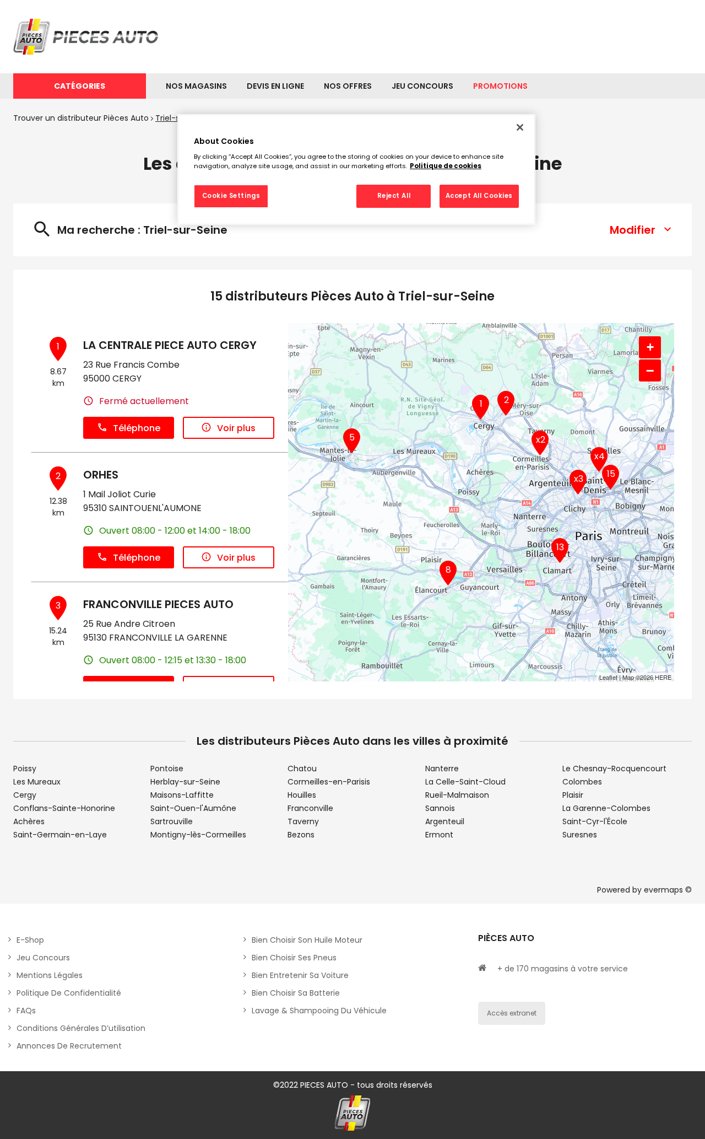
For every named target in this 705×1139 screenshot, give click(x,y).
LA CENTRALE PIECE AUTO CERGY (170, 345)
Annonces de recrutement (69, 1045)
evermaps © (668, 889)
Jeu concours (43, 957)
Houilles (302, 794)
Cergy (24, 794)
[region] (356, 169)
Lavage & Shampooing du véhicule (319, 1010)
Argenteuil (444, 821)
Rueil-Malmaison (457, 794)
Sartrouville (171, 821)
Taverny (303, 821)
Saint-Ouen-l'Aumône (193, 808)
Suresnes (579, 834)
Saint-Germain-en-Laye (60, 834)
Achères (29, 821)
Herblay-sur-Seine (185, 781)
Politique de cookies (445, 166)
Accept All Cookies (479, 195)
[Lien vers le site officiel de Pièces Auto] (87, 37)
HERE (663, 677)
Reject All (394, 195)
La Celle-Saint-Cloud (465, 781)
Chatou (302, 768)
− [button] (650, 370)
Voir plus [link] (236, 428)
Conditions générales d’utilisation (81, 1028)
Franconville (310, 808)
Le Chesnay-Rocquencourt (614, 768)
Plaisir (572, 794)
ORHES (100, 474)
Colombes (582, 781)
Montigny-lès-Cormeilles (198, 834)
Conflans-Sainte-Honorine (64, 808)
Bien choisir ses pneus (294, 957)
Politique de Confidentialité (69, 992)
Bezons (301, 834)
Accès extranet (511, 1013)
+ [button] (650, 347)
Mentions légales (50, 975)
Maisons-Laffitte (182, 794)
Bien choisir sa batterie (296, 992)
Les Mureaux (37, 781)
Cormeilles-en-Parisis (329, 781)
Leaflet (608, 677)
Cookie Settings (231, 195)
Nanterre (442, 768)
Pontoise (166, 768)
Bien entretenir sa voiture (300, 975)
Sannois (440, 808)
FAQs (26, 1010)
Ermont (439, 834)
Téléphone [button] (136, 428)
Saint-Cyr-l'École (594, 821)
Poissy (24, 768)
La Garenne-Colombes (606, 808)
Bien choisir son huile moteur (307, 939)
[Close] (520, 127)
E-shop (30, 939)
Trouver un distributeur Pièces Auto (81, 117)
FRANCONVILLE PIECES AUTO (158, 604)
